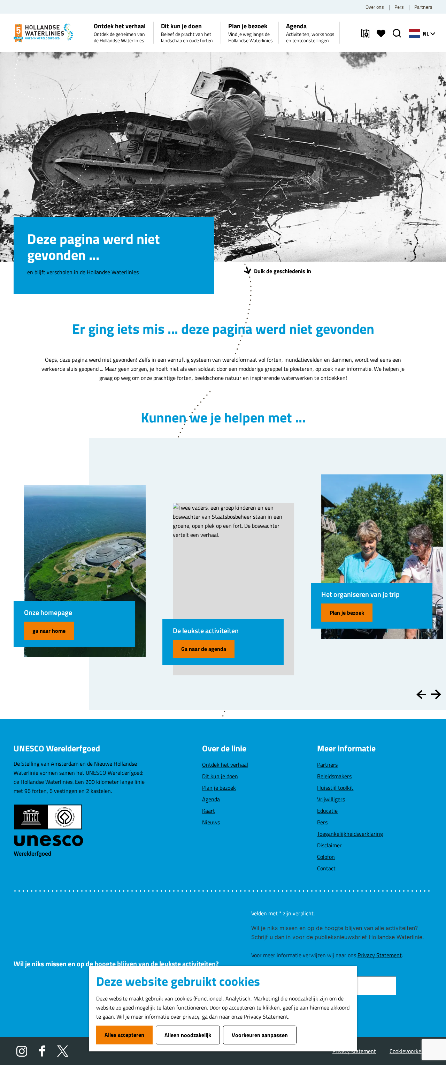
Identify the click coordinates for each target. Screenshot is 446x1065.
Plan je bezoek (347, 612)
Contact (326, 868)
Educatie (327, 811)
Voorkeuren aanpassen (260, 1035)
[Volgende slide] (436, 694)
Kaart (208, 811)
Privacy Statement (266, 1016)
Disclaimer (329, 845)
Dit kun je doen (220, 776)
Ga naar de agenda (203, 649)
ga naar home (49, 631)
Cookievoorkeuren (411, 1051)
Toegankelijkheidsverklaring (350, 834)
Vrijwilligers (331, 799)
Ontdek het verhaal (225, 764)
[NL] (414, 33)
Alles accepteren (124, 1034)
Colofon (326, 857)
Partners (423, 6)
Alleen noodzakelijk (187, 1035)
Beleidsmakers (334, 776)
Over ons (375, 6)
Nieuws (211, 822)
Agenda (211, 799)
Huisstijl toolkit (335, 787)
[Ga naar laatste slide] (421, 694)
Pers (399, 6)
